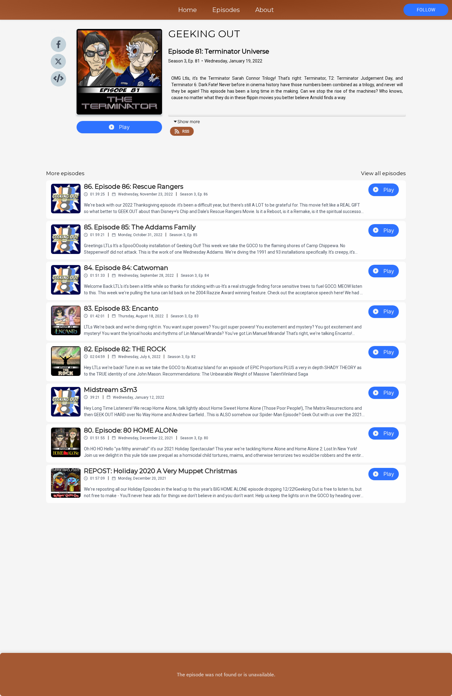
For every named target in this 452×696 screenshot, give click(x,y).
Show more (188, 121)
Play (124, 127)
